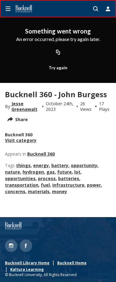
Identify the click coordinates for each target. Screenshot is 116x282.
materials (38, 191)
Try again (58, 67)
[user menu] (108, 9)
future (64, 172)
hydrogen (33, 172)
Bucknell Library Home (27, 263)
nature (12, 172)
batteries (68, 178)
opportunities (20, 178)
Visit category (21, 140)
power (94, 185)
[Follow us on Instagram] (11, 245)
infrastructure (68, 185)
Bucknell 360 (41, 154)
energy (41, 165)
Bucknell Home (72, 263)
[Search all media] (96, 9)
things (23, 165)
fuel (45, 185)
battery (59, 165)
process (47, 178)
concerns (15, 191)
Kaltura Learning (27, 269)
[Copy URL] (58, 52)
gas (50, 172)
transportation (21, 185)
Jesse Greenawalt (24, 106)
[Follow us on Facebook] (26, 245)
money (59, 191)
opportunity (84, 165)
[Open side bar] (8, 9)
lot (77, 172)
